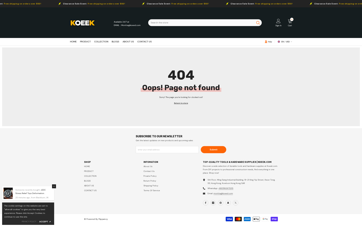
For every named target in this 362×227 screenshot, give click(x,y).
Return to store (181, 103)
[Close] (54, 186)
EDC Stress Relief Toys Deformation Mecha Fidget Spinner (30, 193)
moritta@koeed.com (223, 193)
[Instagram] (213, 202)
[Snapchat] (228, 202)
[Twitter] (235, 202)
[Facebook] (205, 202)
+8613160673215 (225, 188)
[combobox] (201, 22)
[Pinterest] (220, 202)
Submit (213, 149)
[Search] (205, 22)
